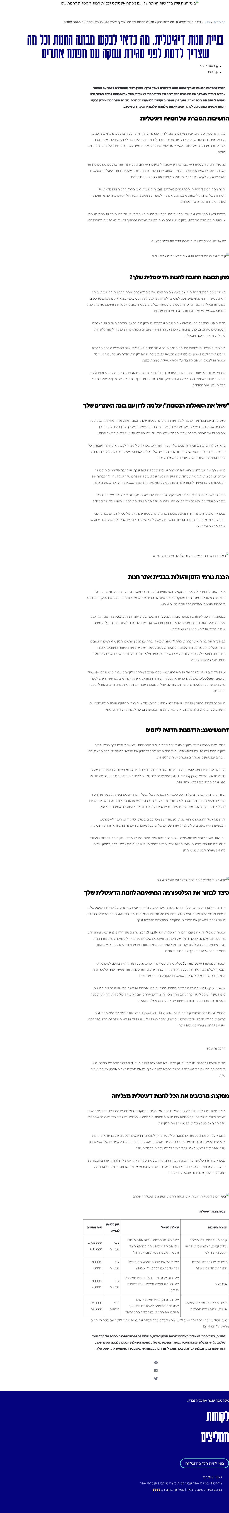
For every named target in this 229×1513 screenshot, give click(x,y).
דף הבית (219, 22)
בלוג (207, 22)
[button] (156, 1363)
